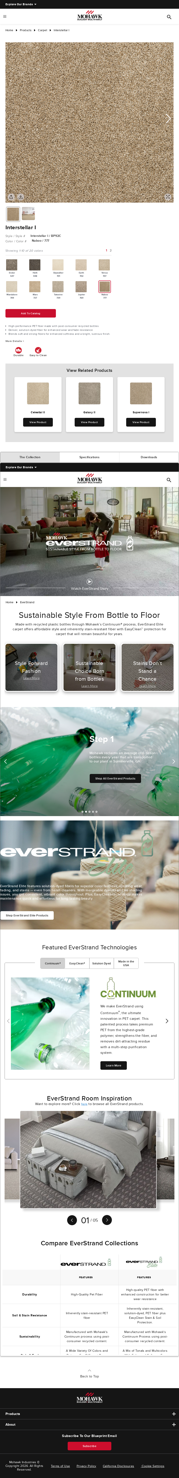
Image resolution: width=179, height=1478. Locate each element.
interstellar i (61, 30)
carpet (42, 30)
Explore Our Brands (19, 4)
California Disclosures (118, 1466)
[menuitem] (19, 4)
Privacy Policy (86, 1466)
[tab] (30, 457)
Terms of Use (60, 1466)
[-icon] (8, 38)
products (26, 30)
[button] (168, 118)
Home (9, 30)
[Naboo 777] (104, 286)
